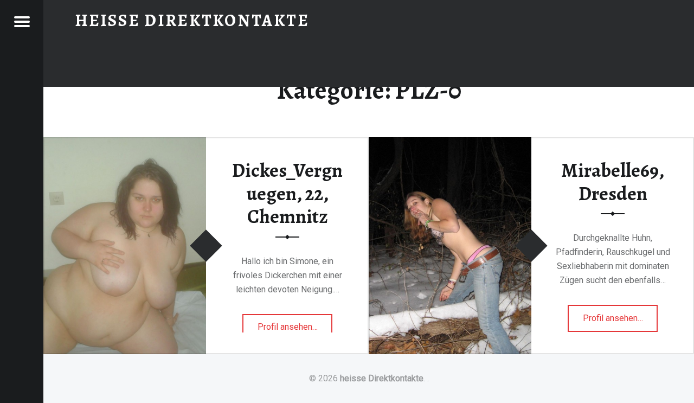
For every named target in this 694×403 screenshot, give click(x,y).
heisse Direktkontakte (381, 378)
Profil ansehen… (295, 331)
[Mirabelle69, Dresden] (450, 144)
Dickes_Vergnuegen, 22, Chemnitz (287, 193)
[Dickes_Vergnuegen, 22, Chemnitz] (124, 144)
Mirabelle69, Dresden (612, 182)
